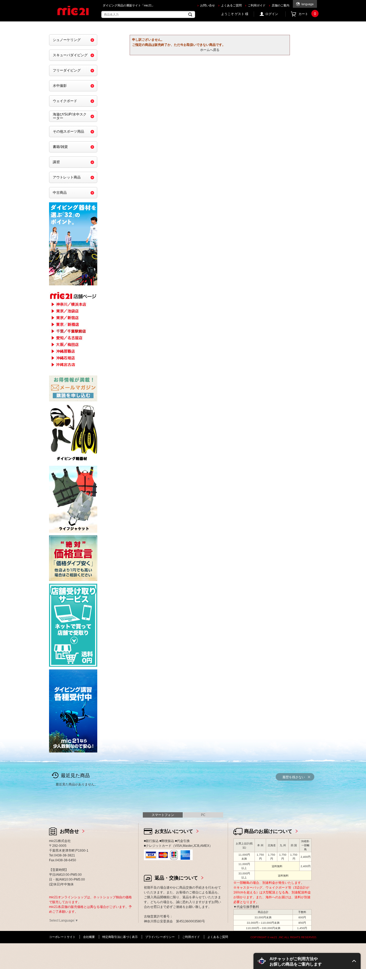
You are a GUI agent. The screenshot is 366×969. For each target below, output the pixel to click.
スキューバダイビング (70, 55)
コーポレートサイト (62, 936)
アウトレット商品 (67, 177)
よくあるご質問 (231, 5)
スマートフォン (163, 815)
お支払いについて (174, 831)
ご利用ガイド (257, 5)
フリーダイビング (67, 70)
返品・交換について (176, 878)
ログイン (271, 14)
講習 (56, 162)
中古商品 (60, 193)
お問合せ (69, 831)
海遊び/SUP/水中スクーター (70, 116)
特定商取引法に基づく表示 (120, 936)
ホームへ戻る (209, 50)
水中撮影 (60, 86)
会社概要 (89, 936)
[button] (307, 961)
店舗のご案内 (280, 5)
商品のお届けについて (268, 831)
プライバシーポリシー (160, 936)
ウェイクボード (65, 101)
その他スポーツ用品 (68, 131)
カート (307, 14)
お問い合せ (207, 5)
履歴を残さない (293, 777)
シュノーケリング (67, 40)
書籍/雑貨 (60, 147)
